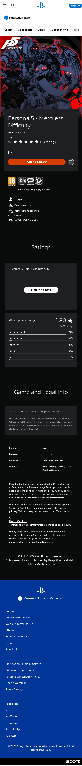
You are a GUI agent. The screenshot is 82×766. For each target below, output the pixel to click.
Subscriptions (59, 29)
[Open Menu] (4, 5)
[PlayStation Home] (41, 5)
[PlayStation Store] (17, 17)
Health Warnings (18, 521)
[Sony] (73, 764)
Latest (8, 29)
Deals (41, 29)
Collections (25, 29)
